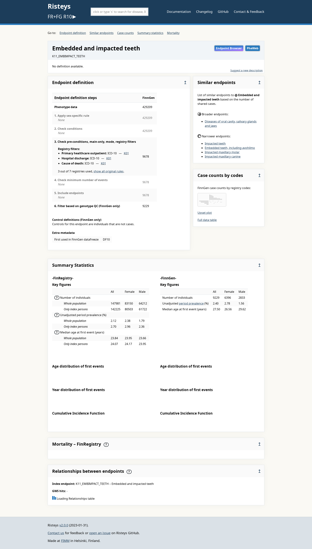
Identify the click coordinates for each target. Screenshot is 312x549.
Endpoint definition (73, 33)
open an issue (99, 533)
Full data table (207, 220)
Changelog (204, 11)
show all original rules (109, 171)
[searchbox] (119, 12)
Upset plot (205, 213)
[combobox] (119, 12)
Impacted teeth (215, 143)
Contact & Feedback (249, 11)
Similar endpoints (102, 33)
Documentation (179, 11)
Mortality (173, 33)
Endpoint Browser (229, 48)
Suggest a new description (246, 70)
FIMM (65, 541)
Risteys (59, 6)
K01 (126, 153)
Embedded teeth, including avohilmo (230, 148)
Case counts (125, 33)
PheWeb (252, 48)
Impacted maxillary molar (222, 152)
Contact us (56, 533)
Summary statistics (150, 33)
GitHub (223, 11)
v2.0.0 (63, 525)
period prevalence (191, 303)
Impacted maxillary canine (222, 156)
